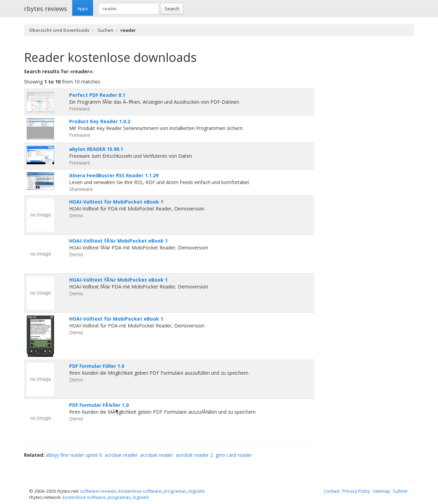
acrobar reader (121, 455)
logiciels (197, 491)
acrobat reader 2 (194, 455)
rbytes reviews (45, 8)
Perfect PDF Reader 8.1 (97, 95)
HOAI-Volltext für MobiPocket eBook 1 (116, 201)
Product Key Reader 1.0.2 (99, 121)
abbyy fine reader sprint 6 (74, 455)
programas (175, 491)
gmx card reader (234, 455)
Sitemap (381, 491)
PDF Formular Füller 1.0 (96, 366)
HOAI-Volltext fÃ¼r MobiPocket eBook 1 (118, 240)
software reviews (98, 491)
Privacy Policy (356, 491)
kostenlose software (140, 491)
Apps (82, 8)
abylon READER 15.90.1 (96, 149)
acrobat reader (156, 455)
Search (172, 8)
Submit (400, 491)
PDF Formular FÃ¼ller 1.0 (99, 405)
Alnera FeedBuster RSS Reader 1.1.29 (113, 175)
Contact (331, 491)
